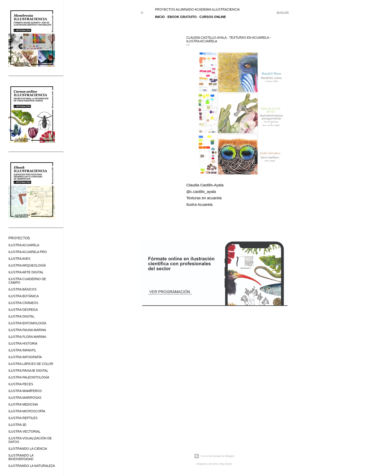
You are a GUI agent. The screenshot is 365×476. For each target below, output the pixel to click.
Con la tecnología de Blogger (217, 456)
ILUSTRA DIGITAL (21, 316)
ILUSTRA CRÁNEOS (23, 303)
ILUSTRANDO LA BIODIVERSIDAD (20, 457)
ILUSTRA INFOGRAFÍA (25, 357)
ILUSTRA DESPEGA (23, 309)
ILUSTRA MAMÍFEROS (25, 391)
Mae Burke (226, 463)
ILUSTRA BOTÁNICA (23, 296)
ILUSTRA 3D (17, 424)
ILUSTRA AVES (19, 258)
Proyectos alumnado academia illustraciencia (197, 9)
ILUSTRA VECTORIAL (24, 431)
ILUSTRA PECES (20, 384)
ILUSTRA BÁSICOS (22, 289)
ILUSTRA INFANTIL (22, 350)
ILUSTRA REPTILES (23, 418)
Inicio (160, 17)
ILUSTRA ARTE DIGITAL (26, 272)
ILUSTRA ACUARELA (23, 245)
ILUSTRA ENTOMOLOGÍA (27, 323)
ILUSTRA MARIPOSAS (24, 397)
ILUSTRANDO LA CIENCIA (27, 448)
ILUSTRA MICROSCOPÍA (26, 411)
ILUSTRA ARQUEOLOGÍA (27, 265)
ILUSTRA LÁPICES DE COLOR (30, 364)
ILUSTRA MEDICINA (23, 404)
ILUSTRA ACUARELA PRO (27, 252)
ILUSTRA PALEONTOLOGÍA (28, 377)
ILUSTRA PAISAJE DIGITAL (28, 370)
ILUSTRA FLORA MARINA (27, 336)
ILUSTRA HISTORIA (22, 343)
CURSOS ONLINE (212, 17)
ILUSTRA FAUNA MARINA (27, 330)
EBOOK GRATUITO (182, 17)
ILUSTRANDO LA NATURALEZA (31, 466)
